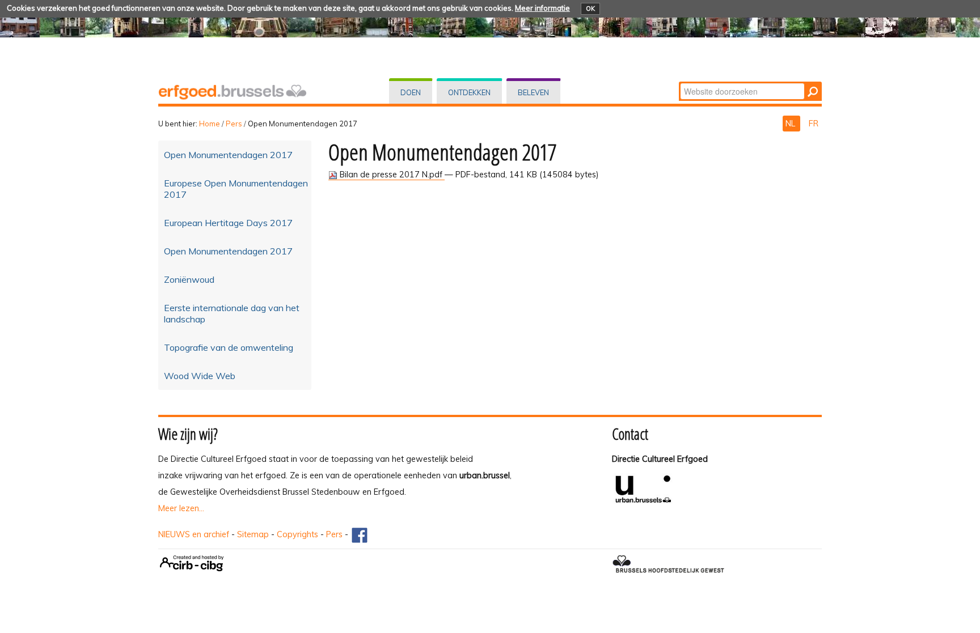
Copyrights (297, 534)
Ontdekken (469, 92)
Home (209, 123)
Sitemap (253, 534)
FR (813, 123)
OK (590, 8)
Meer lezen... (181, 508)
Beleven (533, 92)
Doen (410, 92)
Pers (234, 123)
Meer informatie (542, 7)
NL (791, 123)
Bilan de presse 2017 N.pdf (391, 174)
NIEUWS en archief (193, 534)
